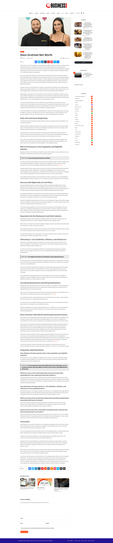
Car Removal (78, 134)
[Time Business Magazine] (56, 5)
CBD (76, 127)
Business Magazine (79, 100)
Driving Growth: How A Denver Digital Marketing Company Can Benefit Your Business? (88, 46)
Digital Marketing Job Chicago (27, 488)
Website (47, 523)
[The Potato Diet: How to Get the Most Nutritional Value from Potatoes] (78, 32)
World (86, 540)
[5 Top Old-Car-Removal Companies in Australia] (78, 75)
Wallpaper (77, 136)
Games (76, 104)
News (25, 48)
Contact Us (72, 13)
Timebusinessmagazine (80, 96)
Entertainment (78, 106)
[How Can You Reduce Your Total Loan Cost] (61, 482)
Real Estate (42, 13)
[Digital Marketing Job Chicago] (27, 482)
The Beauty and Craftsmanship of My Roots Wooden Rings (87, 39)
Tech (76, 113)
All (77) (83, 62)
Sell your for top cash (78, 84)
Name (21, 518)
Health (47, 13)
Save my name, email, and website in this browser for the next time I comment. (37, 528)
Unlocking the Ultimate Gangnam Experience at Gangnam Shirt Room (87, 24)
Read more (59, 165)
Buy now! (92, 540)
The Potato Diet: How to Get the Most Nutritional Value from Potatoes (88, 32)
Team (82, 540)
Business (36, 13)
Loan (76, 138)
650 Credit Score (40, 487)
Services (77, 111)
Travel (76, 140)
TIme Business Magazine (48, 540)
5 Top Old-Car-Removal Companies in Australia (88, 74)
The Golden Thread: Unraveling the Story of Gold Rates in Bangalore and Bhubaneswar (88, 55)
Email (21, 523)
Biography (77, 98)
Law (62, 13)
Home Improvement (79, 125)
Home (31, 13)
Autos (76, 117)
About (79, 540)
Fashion (58, 13)
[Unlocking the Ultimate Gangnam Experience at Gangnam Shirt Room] (78, 24)
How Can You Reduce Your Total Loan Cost (61, 489)
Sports (66, 13)
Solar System (78, 131)
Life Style (53, 13)
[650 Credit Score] (44, 482)
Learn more (53, 294)
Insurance (77, 144)
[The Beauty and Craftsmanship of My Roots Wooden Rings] (78, 39)
